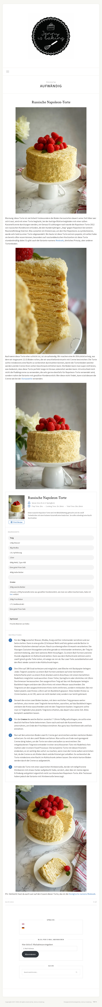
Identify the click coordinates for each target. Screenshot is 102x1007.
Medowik (60, 240)
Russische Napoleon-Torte (51, 102)
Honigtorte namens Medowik (82, 894)
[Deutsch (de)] (23, 928)
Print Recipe (17, 522)
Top (94, 1002)
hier (11, 594)
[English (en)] (23, 924)
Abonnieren (30, 954)
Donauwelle (27, 378)
